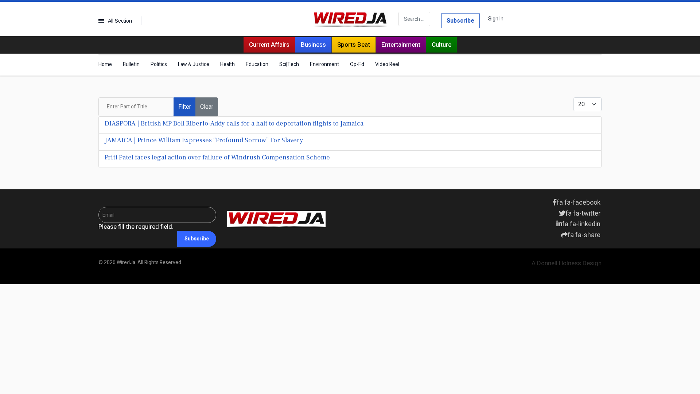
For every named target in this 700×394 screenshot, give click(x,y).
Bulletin (131, 64)
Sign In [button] (495, 19)
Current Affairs (269, 44)
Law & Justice (193, 64)
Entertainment (400, 44)
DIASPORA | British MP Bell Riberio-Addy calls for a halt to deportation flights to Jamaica (234, 123)
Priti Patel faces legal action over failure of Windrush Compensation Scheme (217, 157)
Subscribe (460, 20)
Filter (184, 107)
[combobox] (414, 19)
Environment (324, 64)
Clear (206, 107)
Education (257, 64)
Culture (441, 44)
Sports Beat (353, 44)
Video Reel (387, 64)
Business (313, 44)
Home (105, 64)
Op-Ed (357, 64)
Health (227, 64)
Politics (159, 64)
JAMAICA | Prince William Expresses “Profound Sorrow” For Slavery (204, 140)
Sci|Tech (289, 64)
